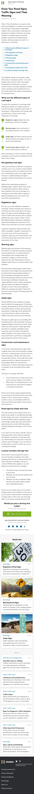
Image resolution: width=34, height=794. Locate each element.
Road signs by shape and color (17, 68)
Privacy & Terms (6, 788)
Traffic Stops (8, 694)
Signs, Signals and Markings (13, 745)
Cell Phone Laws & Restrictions (14, 678)
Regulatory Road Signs (12, 567)
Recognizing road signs (14, 52)
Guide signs (10, 60)
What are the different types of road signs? (16, 49)
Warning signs (11, 58)
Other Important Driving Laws (13, 728)
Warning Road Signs (11, 602)
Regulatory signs (12, 55)
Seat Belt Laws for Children (13, 661)
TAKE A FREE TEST (18, 514)
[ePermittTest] (2, 2)
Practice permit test (8, 769)
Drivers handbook (7, 777)
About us (4, 784)
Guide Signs (7, 638)
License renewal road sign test (17, 70)
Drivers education (7, 773)
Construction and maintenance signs (16, 64)
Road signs (5, 781)
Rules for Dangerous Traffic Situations (17, 711)
